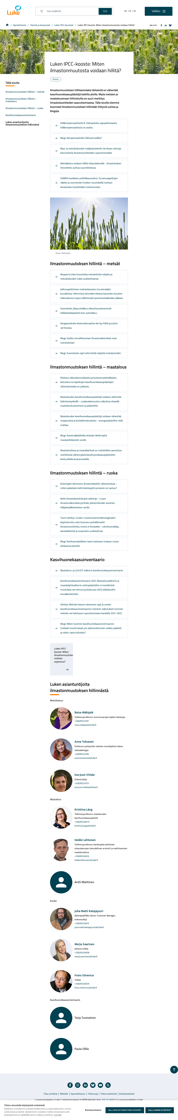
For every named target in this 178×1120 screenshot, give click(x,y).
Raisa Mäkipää (84, 712)
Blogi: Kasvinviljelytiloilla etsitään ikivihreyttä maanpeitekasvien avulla (83, 438)
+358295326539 (82, 984)
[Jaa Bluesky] (170, 25)
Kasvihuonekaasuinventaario (21, 115)
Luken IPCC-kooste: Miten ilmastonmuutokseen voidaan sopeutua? (65, 655)
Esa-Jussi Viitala (85, 774)
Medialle (64, 1094)
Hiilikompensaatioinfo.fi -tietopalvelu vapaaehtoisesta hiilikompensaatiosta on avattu (88, 125)
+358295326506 (82, 953)
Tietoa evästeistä (109, 1094)
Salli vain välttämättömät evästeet (124, 1110)
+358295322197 (82, 721)
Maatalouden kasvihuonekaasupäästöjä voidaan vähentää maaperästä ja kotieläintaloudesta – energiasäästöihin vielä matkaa (91, 420)
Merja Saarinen (84, 944)
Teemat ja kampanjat (40, 25)
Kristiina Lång (83, 809)
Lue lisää (57, 1115)
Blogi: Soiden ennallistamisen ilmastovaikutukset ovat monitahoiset (88, 340)
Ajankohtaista (20, 25)
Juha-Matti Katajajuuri (89, 911)
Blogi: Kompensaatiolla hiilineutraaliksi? (81, 138)
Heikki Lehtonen (85, 840)
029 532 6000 (108, 1100)
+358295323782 (82, 754)
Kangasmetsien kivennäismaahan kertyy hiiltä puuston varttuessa (89, 325)
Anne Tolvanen (84, 741)
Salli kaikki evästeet (159, 1110)
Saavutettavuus (78, 1094)
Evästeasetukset (126, 1094)
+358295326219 (82, 923)
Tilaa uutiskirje (50, 1094)
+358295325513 (82, 783)
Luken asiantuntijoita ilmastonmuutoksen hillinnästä (22, 123)
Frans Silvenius (84, 975)
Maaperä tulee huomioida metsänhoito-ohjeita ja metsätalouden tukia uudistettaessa (86, 276)
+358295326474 (82, 822)
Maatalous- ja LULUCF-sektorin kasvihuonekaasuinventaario (91, 570)
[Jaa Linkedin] (165, 25)
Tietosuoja (93, 1094)
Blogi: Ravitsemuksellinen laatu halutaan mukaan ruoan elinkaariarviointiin (89, 544)
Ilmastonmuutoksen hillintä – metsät (25, 92)
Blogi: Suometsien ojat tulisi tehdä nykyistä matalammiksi (90, 353)
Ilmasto (55, 79)
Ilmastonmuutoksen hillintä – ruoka (24, 108)
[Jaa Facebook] (161, 25)
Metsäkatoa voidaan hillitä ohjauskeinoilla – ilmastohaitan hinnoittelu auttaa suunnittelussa (90, 165)
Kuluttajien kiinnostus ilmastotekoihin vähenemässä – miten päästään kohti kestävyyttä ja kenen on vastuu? (88, 486)
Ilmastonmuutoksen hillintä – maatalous (21, 100)
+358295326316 (82, 856)
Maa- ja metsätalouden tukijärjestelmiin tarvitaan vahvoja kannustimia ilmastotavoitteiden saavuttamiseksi (90, 151)
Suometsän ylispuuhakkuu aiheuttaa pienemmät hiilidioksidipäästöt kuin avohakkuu (86, 311)
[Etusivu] (7, 25)
